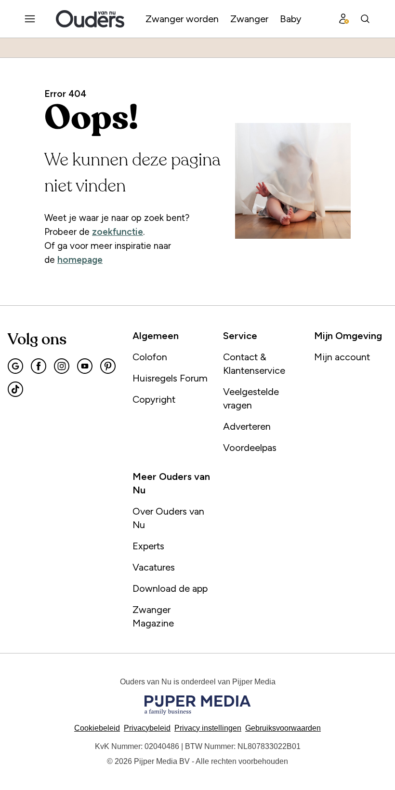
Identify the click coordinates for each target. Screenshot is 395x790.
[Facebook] (38, 366)
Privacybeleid (147, 728)
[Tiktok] (15, 389)
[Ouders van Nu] (90, 18)
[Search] (365, 19)
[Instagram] (61, 366)
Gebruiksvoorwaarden (283, 728)
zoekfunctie (117, 231)
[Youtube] (84, 366)
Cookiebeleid (97, 728)
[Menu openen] (30, 19)
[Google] (15, 366)
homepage (80, 259)
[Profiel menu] (344, 19)
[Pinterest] (108, 366)
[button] (207, 728)
